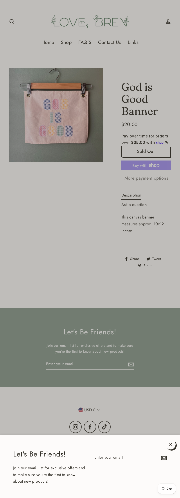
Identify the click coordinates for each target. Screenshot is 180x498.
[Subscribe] (163, 457)
